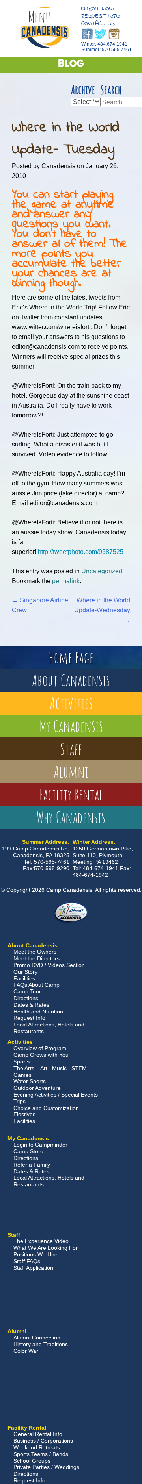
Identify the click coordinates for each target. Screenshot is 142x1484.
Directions (25, 998)
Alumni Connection (36, 1337)
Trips (19, 1101)
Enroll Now (97, 8)
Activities (71, 703)
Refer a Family (31, 1165)
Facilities (24, 978)
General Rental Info (37, 1434)
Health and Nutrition (38, 1011)
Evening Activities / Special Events (55, 1094)
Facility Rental (71, 794)
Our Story (25, 972)
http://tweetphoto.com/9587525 (80, 551)
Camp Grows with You (41, 1055)
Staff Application (33, 1268)
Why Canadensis (71, 817)
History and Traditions (40, 1344)
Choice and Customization (46, 1108)
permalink (66, 581)
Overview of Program (39, 1048)
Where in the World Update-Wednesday (102, 610)
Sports (21, 1061)
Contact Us (98, 23)
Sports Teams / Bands (40, 1454)
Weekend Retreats (36, 1447)
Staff (71, 749)
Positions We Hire (35, 1254)
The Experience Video (41, 1241)
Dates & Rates (31, 1005)
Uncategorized (101, 571)
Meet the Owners (34, 952)
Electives (24, 1114)
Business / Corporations (43, 1441)
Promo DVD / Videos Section (49, 965)
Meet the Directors (36, 958)
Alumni (71, 771)
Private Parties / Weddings (46, 1467)
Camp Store (28, 1151)
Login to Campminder (40, 1144)
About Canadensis (71, 680)
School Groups (31, 1461)
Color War (25, 1351)
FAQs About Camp (36, 985)
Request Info (100, 16)
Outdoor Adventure (37, 1088)
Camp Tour (27, 991)
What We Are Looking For (45, 1248)
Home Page (71, 657)
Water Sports (29, 1081)
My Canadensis (71, 726)
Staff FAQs (26, 1261)
